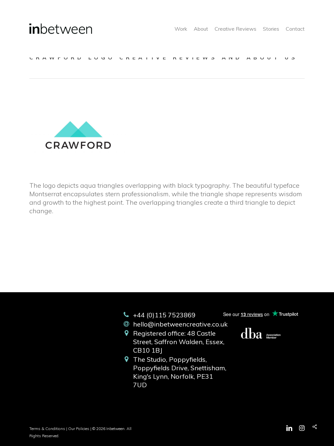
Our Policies (78, 428)
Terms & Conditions (47, 428)
